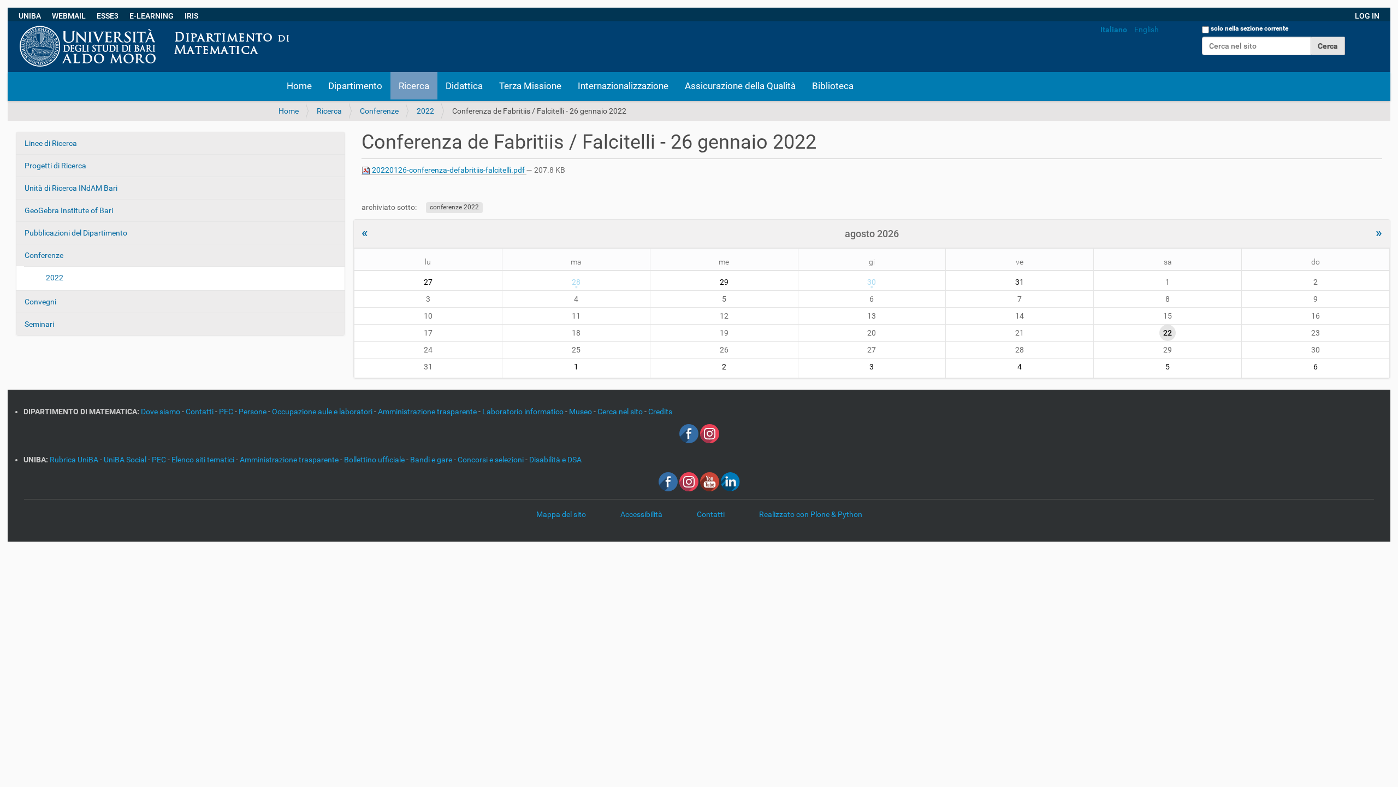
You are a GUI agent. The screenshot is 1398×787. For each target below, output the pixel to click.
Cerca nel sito (620, 411)
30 (871, 282)
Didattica (464, 85)
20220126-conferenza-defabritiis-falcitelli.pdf (448, 170)
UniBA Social (125, 459)
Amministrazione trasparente (428, 411)
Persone (253, 411)
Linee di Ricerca (51, 143)
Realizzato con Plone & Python (810, 514)
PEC (227, 411)
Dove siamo (161, 411)
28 (576, 282)
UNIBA (30, 15)
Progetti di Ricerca (55, 165)
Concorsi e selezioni (491, 459)
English (1146, 29)
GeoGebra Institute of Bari (69, 210)
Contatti (200, 411)
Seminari (39, 324)
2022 (425, 111)
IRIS (191, 15)
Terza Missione (530, 85)
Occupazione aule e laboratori (323, 411)
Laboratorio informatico (523, 411)
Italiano (1113, 29)
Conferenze (379, 111)
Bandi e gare (432, 459)
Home (299, 85)
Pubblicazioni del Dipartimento (76, 232)
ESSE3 (108, 15)
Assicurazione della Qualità (740, 85)
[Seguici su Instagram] (709, 433)
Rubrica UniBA (75, 459)
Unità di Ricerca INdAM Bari (71, 188)
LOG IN (1367, 15)
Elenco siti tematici (203, 459)
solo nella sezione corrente (1249, 28)
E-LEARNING (151, 15)
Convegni (40, 301)
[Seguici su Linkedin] (730, 481)
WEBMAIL (69, 15)
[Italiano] (298, 26)
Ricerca (414, 85)
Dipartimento (355, 85)
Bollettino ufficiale (375, 459)
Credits (660, 411)
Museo (581, 411)
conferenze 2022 (454, 208)
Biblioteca (833, 85)
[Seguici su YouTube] (709, 481)
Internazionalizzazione (623, 85)
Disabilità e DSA (555, 459)
